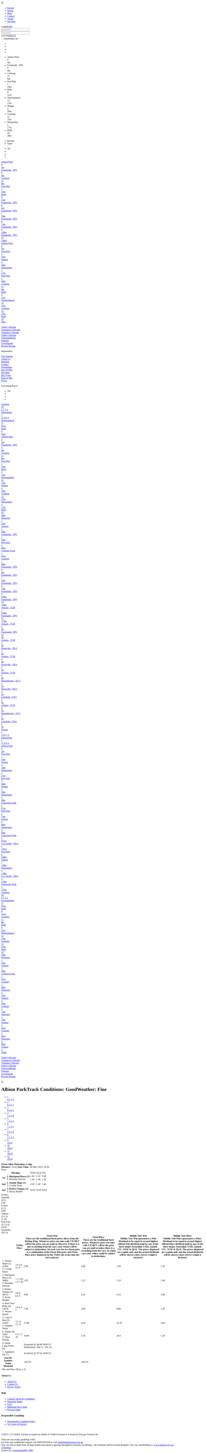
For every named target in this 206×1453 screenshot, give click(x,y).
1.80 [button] (83, 1266)
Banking (5, 361)
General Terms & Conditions (21, 1399)
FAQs (4, 380)
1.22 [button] (83, 1280)
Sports (10, 10)
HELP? (12, 35)
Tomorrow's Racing (10, 329)
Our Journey (7, 356)
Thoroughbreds (8, 338)
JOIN (9, 26)
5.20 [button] (163, 1335)
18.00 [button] (26, 1335)
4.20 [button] (83, 1323)
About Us (6, 359)
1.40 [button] (163, 1280)
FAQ (9, 1404)
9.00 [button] (26, 1294)
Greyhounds (7, 343)
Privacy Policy (14, 1387)
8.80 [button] (119, 1308)
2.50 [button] (119, 1266)
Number (8, 1360)
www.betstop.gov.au (163, 1445)
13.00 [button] (26, 1323)
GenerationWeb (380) (22, 1450)
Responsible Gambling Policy (21, 1421)
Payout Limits (14, 1409)
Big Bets (11, 21)
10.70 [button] (119, 1323)
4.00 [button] (163, 1323)
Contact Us (12, 1384)
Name (8, 1363)
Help (9, 13)
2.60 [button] (83, 1308)
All (8, 148)
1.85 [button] (26, 1280)
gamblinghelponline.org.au (70, 1442)
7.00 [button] (26, 1308)
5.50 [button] (83, 1335)
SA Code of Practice (17, 1424)
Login (4, 26)
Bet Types (6, 375)
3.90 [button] (26, 1266)
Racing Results (8, 346)
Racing (10, 8)
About (10, 18)
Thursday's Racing (10, 332)
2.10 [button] (119, 1280)
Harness (5, 340)
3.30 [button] (163, 1308)
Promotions (6, 367)
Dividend (8, 1366)
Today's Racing (8, 327)
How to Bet (6, 378)
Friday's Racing (8, 335)
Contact (11, 16)
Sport (9, 143)
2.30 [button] (163, 1266)
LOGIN (5, 35)
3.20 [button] (83, 1294)
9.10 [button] (119, 1294)
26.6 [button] (119, 1335)
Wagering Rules (14, 1401)
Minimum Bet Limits (17, 1407)
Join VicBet (6, 370)
